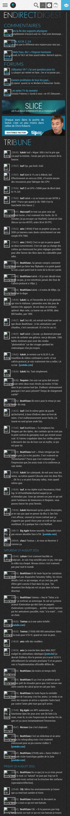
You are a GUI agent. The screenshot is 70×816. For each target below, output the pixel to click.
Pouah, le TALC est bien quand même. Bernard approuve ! (37, 55)
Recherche (36, 5)
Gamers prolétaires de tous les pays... (30, 80)
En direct (20, 15)
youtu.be (49, 653)
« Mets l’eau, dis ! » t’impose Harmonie (31, 52)
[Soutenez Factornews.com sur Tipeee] (33, 134)
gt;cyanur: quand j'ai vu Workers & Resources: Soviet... (36, 83)
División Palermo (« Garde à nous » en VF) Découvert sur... (37, 93)
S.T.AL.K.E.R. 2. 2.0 (21, 41)
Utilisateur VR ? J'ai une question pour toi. (33, 69)
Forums (14, 64)
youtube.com (26, 365)
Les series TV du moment (24, 90)
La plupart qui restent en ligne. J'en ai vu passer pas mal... (37, 72)
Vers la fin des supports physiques (29, 30)
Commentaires (22, 25)
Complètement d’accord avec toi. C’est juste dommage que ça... (37, 33)
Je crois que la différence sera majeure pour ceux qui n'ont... (37, 44)
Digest (49, 15)
